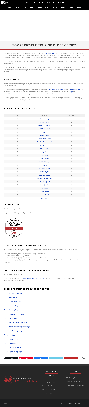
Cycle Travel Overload (44, 178)
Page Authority (61, 90)
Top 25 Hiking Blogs (10, 297)
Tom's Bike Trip (44, 128)
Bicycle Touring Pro (44, 125)
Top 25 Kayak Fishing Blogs (13, 352)
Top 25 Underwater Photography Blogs (17, 327)
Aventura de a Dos (44, 195)
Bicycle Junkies (44, 185)
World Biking (44, 145)
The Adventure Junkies (12, 402)
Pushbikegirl (44, 171)
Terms (74, 403)
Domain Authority (74, 90)
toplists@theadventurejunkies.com (34, 278)
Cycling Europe (44, 155)
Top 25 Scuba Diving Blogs (12, 302)
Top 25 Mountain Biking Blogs (14, 314)
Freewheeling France (44, 138)
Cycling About (44, 122)
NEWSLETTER (62, 2)
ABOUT (28, 2)
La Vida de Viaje (44, 158)
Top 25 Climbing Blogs (11, 306)
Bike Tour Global (44, 175)
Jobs (84, 403)
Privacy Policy (69, 403)
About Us (62, 403)
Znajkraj (44, 165)
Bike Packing (44, 119)
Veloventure (44, 198)
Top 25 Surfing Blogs (11, 339)
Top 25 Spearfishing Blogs (12, 348)
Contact (79, 403)
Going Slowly (44, 152)
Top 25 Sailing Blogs (10, 343)
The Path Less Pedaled (44, 142)
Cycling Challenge (44, 148)
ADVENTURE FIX (51, 2)
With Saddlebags (44, 162)
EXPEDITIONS (36, 2)
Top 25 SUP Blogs (9, 335)
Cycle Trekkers (44, 188)
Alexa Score (51, 90)
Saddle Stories (44, 192)
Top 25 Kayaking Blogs (11, 310)
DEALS (44, 2)
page (71, 92)
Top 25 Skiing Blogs (10, 318)
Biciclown (44, 132)
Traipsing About (44, 168)
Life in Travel (44, 135)
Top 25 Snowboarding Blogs (13, 331)
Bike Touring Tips (44, 181)
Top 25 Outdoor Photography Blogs (15, 322)
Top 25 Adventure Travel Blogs (14, 293)
